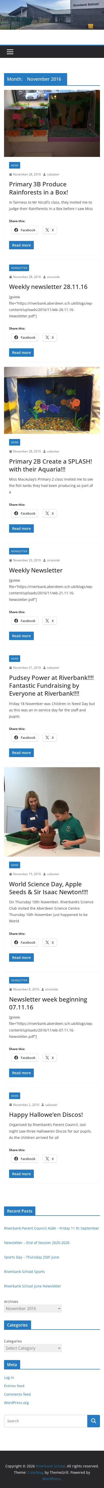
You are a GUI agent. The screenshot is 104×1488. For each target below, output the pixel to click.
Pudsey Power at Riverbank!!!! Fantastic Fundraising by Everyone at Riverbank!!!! (51, 685)
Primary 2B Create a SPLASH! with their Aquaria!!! (50, 465)
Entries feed (14, 1385)
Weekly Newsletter (36, 570)
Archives (11, 1301)
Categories (13, 1341)
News (14, 165)
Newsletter (19, 268)
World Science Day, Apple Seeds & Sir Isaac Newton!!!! (48, 888)
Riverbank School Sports (24, 1271)
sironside (53, 277)
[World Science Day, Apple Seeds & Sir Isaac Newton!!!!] (52, 812)
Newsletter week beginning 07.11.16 (48, 1003)
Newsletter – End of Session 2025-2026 (36, 1242)
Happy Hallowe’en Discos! (46, 1114)
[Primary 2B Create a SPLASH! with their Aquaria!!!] (52, 400)
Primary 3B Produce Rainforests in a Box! (38, 188)
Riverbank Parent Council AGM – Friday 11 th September (51, 1228)
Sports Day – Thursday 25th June (31, 1257)
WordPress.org (16, 1402)
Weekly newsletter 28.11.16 (48, 286)
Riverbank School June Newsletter (32, 1286)
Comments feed (17, 1394)
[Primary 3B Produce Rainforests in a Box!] (52, 123)
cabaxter (53, 174)
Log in (9, 1377)
